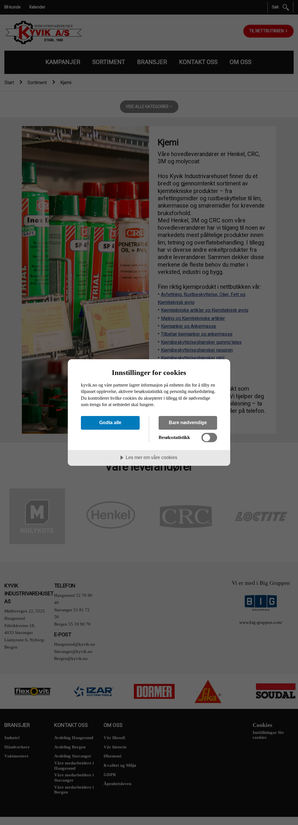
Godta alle (110, 422)
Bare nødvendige (188, 422)
